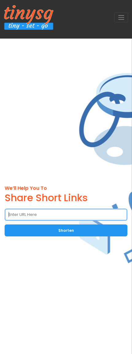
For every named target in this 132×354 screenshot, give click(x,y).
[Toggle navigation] (121, 17)
